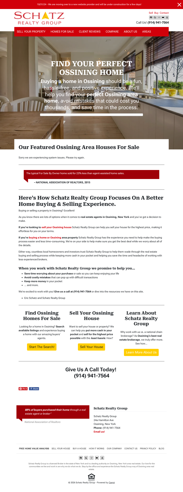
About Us (130, 31)
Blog (161, 448)
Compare (112, 31)
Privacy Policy (148, 448)
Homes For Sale (62, 31)
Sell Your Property (31, 31)
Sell (151, 12)
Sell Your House (91, 347)
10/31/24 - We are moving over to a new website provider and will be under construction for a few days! (89, 4)
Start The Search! (41, 347)
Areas (146, 31)
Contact (164, 12)
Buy (156, 12)
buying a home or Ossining (45, 237)
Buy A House (79, 448)
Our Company (114, 448)
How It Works (96, 448)
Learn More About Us (141, 352)
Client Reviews (90, 31)
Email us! (99, 431)
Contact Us (130, 448)
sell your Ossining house (56, 227)
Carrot (112, 482)
